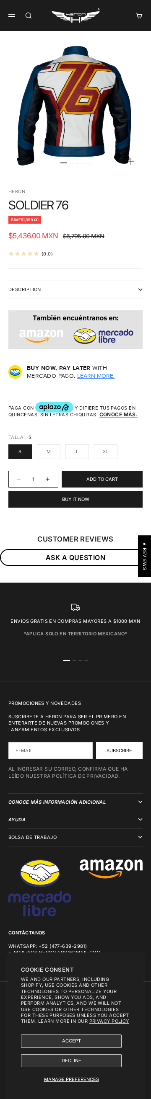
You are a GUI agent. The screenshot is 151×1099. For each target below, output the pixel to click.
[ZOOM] (130, 161)
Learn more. (96, 375)
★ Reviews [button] (145, 556)
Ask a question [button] (75, 557)
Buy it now (75, 499)
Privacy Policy (109, 1021)
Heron (16, 191)
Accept (71, 1041)
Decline (71, 1060)
